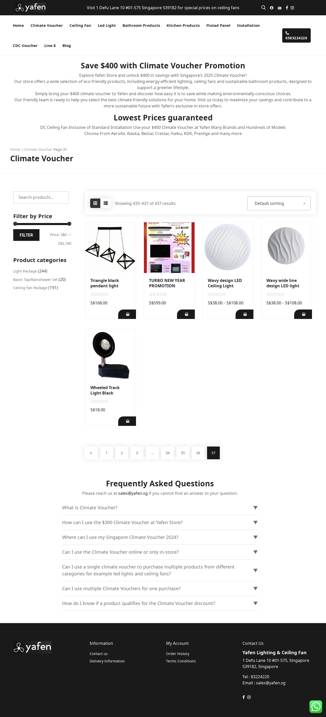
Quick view (128, 239)
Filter (26, 235)
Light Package (25, 271)
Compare (128, 229)
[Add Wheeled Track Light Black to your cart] (127, 421)
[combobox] (279, 203)
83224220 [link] (260, 676)
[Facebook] (287, 7)
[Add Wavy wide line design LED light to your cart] (303, 314)
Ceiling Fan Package (30, 287)
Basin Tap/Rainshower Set (35, 279)
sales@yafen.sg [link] (271, 683)
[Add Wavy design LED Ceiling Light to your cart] (244, 314)
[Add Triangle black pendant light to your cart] (127, 314)
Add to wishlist (128, 249)
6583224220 (296, 37)
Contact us (99, 653)
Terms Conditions (181, 661)
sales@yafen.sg (133, 493)
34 (168, 452)
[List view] (105, 203)
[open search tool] (263, 7)
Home (15, 149)
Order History (177, 653)
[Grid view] (95, 203)
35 (183, 452)
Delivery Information (107, 661)
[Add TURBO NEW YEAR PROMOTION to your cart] (186, 314)
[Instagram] (292, 7)
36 (198, 452)
